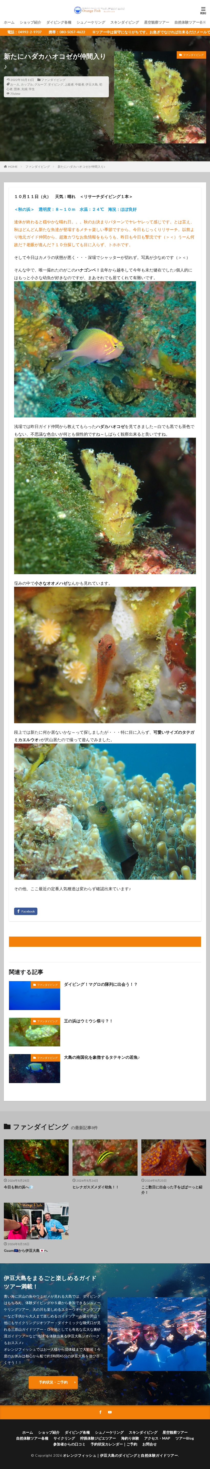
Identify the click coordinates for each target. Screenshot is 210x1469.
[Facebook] (25, 911)
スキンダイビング (124, 22)
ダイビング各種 (58, 22)
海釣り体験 (130, 1438)
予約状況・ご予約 (53, 1382)
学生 (32, 89)
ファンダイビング (53, 80)
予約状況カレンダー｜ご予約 (114, 1444)
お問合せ (149, 1444)
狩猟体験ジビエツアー (98, 1438)
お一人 (14, 84)
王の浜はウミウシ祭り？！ (88, 1020)
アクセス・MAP (157, 1438)
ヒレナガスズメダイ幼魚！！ (95, 1187)
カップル (27, 84)
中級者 (79, 84)
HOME (13, 167)
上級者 (69, 84)
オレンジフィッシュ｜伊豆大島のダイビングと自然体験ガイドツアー (120, 1455)
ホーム (9, 22)
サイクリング (64, 1438)
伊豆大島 (92, 84)
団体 (17, 89)
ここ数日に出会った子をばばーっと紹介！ (171, 1189)
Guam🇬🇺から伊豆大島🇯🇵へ (26, 1250)
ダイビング (55, 84)
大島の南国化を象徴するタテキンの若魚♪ (102, 1057)
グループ (40, 84)
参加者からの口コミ (69, 1444)
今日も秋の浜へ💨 (18, 1187)
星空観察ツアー (156, 22)
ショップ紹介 (30, 22)
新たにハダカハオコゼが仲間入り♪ (81, 167)
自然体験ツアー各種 (190, 22)
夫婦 (24, 89)
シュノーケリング (91, 22)
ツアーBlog (184, 1438)
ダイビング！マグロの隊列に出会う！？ (101, 984)
